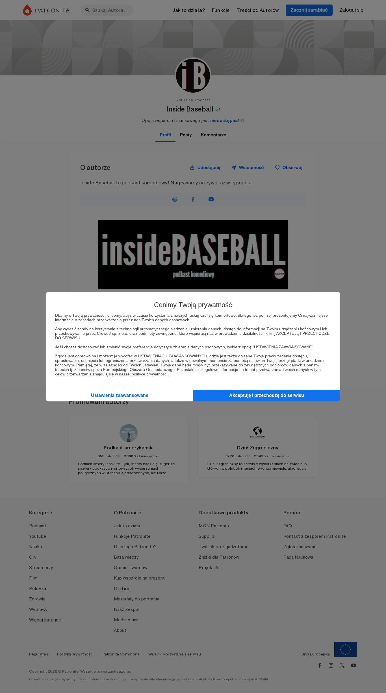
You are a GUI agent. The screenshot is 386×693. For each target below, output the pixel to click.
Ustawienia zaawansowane (119, 395)
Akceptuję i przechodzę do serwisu (266, 395)
